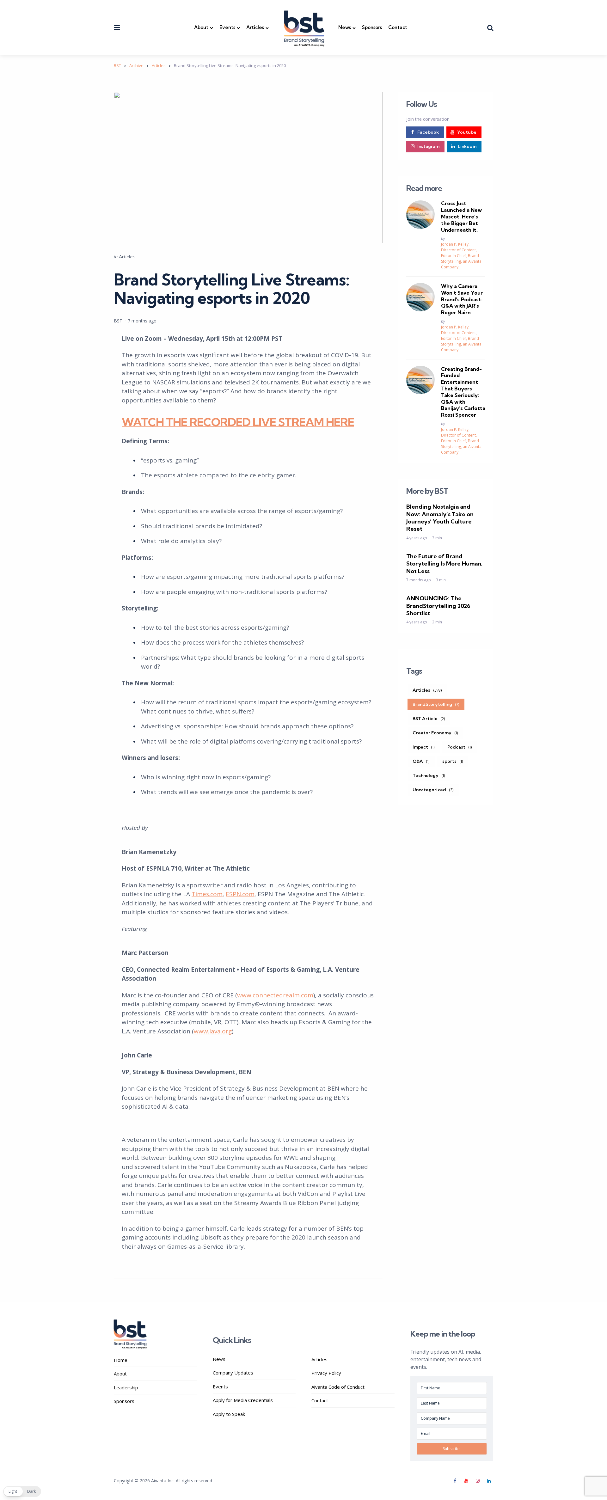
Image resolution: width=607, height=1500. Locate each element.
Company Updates (233, 1372)
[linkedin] (488, 1480)
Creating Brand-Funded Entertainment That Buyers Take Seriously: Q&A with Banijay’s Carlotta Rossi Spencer (463, 392)
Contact (397, 27)
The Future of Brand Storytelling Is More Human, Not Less (444, 564)
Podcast (459, 747)
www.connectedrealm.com (275, 995)
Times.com (207, 894)
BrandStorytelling (436, 704)
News (344, 27)
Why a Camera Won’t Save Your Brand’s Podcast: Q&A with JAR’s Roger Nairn (462, 299)
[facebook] (456, 1480)
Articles (255, 27)
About (201, 27)
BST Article (429, 718)
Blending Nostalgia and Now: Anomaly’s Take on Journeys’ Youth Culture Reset (440, 517)
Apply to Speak (229, 1414)
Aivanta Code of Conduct (338, 1387)
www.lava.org (213, 1031)
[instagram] (477, 1480)
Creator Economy (435, 733)
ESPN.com (240, 894)
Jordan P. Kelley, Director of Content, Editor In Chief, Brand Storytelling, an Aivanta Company (461, 256)
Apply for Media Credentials (243, 1400)
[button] (22, 1491)
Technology (429, 775)
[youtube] (466, 1480)
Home (120, 1360)
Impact (424, 747)
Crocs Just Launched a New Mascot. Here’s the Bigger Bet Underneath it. (461, 216)
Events (227, 27)
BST (118, 321)
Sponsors (372, 27)
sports (452, 761)
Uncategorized (433, 790)
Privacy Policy (326, 1373)
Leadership (126, 1387)
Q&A (421, 761)
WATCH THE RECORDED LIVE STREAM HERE (238, 422)
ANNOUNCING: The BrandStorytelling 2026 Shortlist (438, 606)
